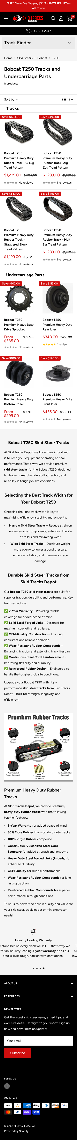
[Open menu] (6, 18)
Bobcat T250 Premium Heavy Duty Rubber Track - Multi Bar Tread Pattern (57, 237)
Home (8, 58)
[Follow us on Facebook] (7, 1086)
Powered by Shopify (16, 1131)
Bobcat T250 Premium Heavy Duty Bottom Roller (18, 399)
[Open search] (53, 18)
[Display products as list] (71, 99)
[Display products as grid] (64, 99)
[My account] (61, 18)
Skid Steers (25, 58)
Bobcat (42, 58)
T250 (55, 58)
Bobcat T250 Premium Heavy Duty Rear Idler (57, 324)
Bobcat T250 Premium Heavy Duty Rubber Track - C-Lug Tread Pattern (19, 160)
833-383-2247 (41, 31)
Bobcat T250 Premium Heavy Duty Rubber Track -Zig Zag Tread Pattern (57, 160)
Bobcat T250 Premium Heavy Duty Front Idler (57, 399)
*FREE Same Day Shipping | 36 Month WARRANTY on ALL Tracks (38, 6)
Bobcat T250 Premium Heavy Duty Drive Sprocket (18, 324)
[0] (69, 18)
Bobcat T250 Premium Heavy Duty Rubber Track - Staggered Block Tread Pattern (18, 239)
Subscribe (17, 1053)
